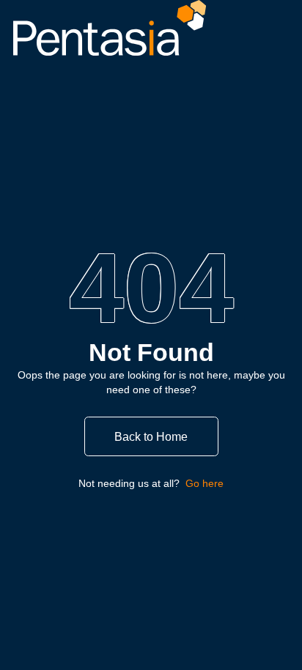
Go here (204, 483)
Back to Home (151, 436)
